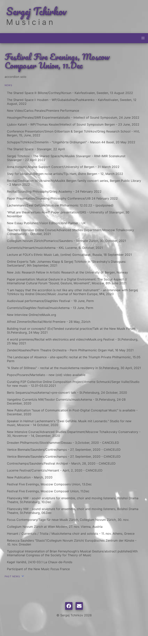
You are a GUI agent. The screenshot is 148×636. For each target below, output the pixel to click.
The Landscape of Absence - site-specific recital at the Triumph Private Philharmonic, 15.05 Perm (73, 359)
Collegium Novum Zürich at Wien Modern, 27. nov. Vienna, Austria (55, 527)
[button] (143, 38)
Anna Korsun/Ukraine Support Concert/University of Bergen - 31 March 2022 (63, 167)
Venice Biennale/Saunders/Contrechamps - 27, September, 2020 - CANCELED (64, 449)
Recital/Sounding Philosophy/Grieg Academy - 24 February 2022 (54, 191)
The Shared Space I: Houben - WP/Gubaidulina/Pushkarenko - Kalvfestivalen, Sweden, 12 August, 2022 (71, 102)
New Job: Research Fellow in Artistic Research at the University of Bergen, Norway (67, 272)
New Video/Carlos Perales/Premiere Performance (43, 110)
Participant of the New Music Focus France (38, 569)
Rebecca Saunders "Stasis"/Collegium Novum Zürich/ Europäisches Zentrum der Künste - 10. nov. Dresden (71, 542)
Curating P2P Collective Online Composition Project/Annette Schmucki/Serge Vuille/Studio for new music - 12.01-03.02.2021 (73, 384)
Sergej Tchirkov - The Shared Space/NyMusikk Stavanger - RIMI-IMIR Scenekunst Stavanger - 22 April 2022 (66, 158)
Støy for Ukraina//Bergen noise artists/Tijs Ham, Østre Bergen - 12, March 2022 (65, 174)
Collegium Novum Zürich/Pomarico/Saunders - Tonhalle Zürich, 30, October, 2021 (66, 241)
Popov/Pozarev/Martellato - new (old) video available (46, 375)
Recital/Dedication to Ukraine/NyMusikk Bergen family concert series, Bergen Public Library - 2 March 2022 (74, 182)
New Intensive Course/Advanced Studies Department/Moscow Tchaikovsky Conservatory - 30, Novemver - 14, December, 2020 (73, 434)
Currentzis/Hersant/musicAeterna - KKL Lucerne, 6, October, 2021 (55, 248)
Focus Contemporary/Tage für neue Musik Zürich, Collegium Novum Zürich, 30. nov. (68, 520)
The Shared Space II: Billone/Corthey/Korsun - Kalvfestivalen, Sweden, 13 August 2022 (70, 93)
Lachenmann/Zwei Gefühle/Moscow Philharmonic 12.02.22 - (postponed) (60, 205)
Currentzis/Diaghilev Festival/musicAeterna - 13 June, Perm (50, 308)
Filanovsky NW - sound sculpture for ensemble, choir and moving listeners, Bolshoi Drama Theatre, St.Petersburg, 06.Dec (72, 511)
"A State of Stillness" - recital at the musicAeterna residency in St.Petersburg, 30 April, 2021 (74, 368)
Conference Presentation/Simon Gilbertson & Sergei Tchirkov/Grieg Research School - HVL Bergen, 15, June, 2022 (73, 133)
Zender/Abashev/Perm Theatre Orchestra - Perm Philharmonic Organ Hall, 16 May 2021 (70, 350)
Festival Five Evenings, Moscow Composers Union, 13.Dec (49, 484)
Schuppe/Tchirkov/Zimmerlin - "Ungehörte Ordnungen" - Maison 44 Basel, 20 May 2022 (71, 142)
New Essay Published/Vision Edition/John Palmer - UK (46, 223)
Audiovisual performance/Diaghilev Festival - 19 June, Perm (50, 301)
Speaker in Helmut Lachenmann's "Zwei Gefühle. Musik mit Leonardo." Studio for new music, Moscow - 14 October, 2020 (69, 423)
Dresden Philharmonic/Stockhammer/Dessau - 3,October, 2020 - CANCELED (63, 443)
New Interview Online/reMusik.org (31, 315)
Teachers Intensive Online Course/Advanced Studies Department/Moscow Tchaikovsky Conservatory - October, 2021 (70, 232)
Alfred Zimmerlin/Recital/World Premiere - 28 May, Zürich (48, 322)
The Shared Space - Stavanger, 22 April (36, 149)
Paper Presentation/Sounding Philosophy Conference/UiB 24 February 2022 (62, 198)
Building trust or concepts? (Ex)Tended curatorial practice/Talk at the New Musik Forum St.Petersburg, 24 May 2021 (71, 330)
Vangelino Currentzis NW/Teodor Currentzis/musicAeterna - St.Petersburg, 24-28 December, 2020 (66, 401)
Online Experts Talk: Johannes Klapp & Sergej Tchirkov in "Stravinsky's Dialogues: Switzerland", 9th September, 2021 (66, 263)
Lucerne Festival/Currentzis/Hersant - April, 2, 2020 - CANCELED (55, 470)
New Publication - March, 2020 (29, 477)
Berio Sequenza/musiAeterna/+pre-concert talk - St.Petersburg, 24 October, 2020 (67, 392)
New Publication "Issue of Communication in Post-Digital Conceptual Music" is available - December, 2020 (72, 412)
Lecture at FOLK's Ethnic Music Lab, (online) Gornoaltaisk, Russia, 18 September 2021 (69, 255)
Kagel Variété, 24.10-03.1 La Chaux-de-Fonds (39, 562)
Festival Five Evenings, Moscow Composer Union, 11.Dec (48, 491)
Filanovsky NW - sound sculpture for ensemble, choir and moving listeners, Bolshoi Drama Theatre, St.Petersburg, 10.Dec (72, 500)
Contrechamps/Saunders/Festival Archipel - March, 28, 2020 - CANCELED (61, 463)
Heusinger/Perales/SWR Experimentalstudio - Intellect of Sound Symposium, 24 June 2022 (73, 117)
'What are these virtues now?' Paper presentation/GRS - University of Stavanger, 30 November (68, 214)
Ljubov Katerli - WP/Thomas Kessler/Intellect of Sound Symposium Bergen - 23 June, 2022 (73, 124)
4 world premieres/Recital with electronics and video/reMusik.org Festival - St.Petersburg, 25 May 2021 (72, 341)
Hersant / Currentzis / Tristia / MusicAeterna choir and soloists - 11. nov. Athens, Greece (71, 533)
